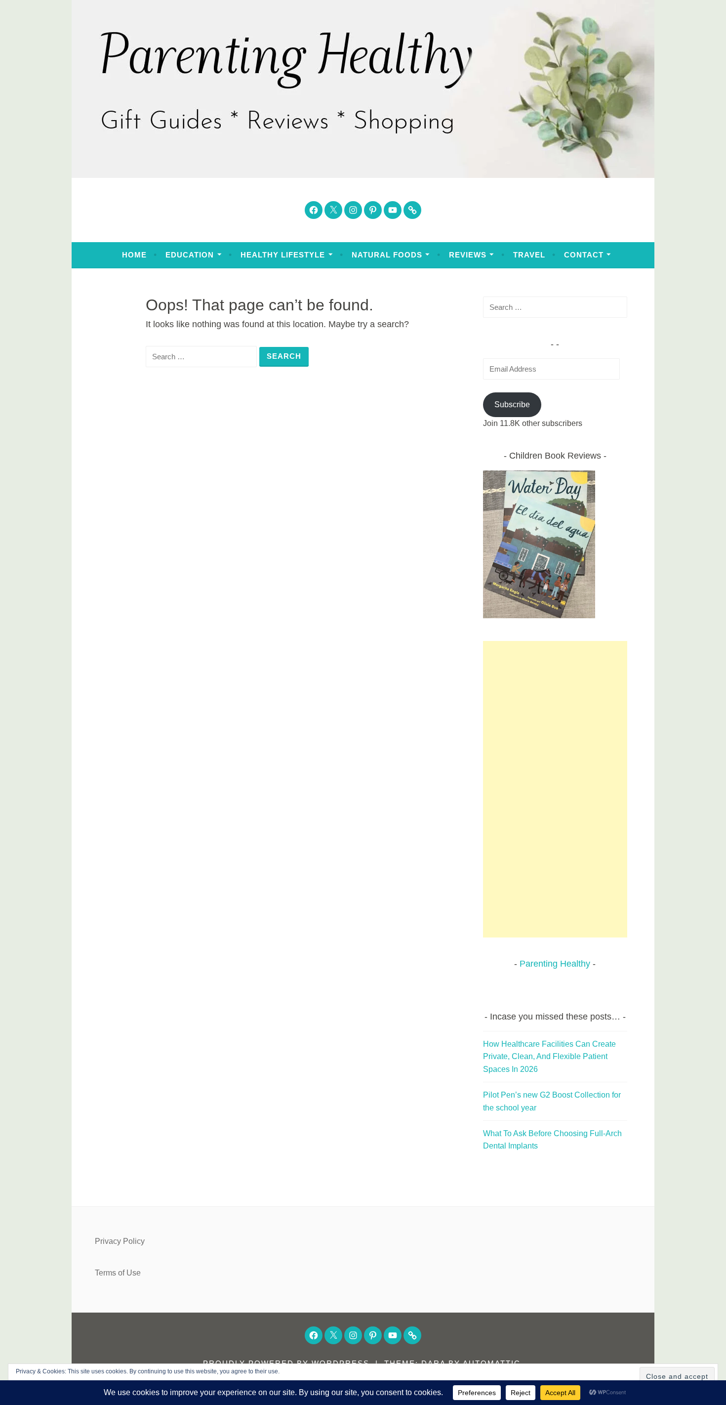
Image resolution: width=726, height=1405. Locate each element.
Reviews (467, 255)
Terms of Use (118, 1273)
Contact (584, 255)
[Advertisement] (555, 789)
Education (189, 255)
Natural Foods (387, 255)
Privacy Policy (120, 1241)
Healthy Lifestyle (283, 255)
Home (134, 255)
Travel (529, 255)
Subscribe (512, 404)
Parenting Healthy (555, 964)
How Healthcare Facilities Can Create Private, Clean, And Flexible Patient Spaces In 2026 (549, 1056)
